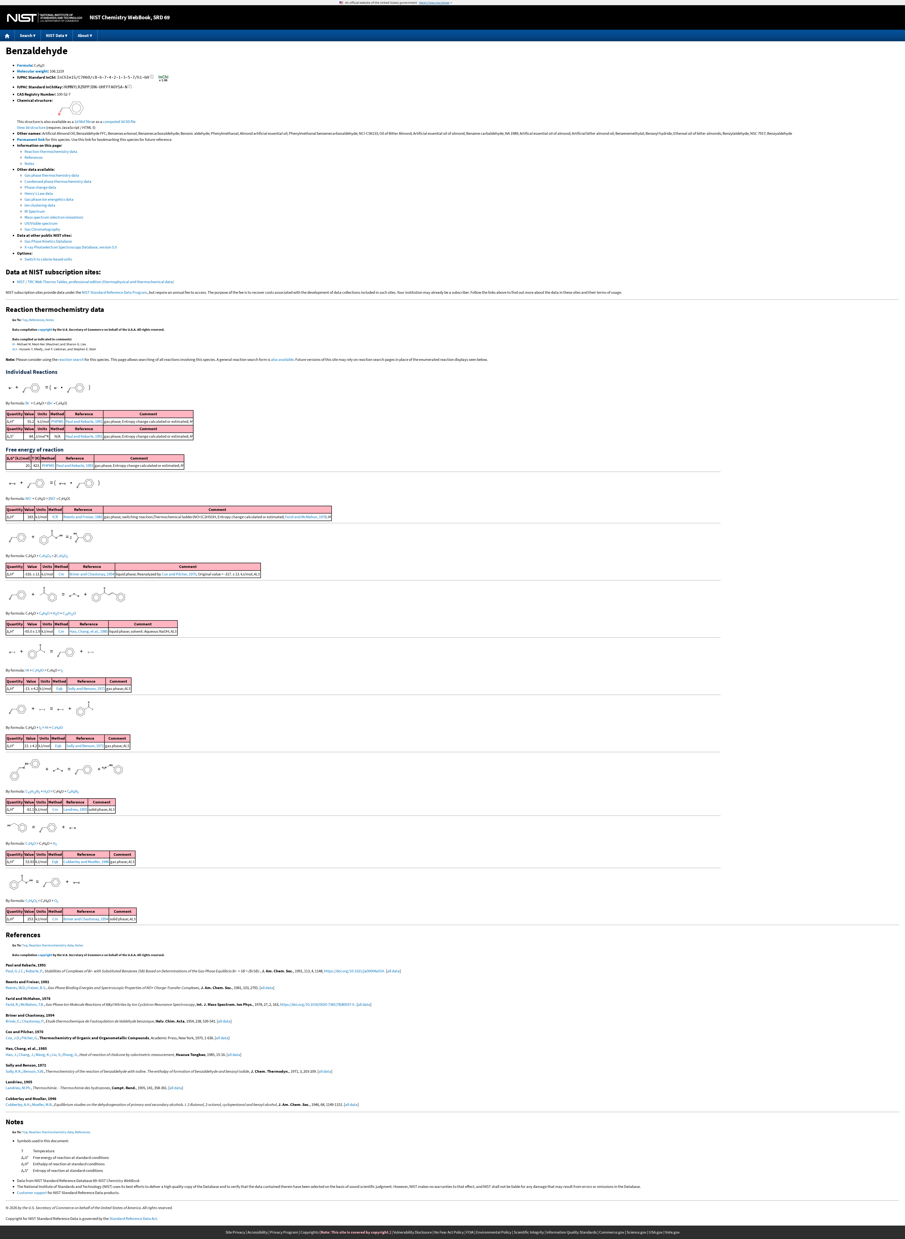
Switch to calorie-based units (48, 259)
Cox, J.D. (13, 1037)
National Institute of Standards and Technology (44, 17)
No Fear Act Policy (449, 1232)
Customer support (32, 1192)
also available (282, 359)
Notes (29, 163)
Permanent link (31, 139)
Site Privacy (235, 1232)
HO (56, 613)
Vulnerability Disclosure (412, 1232)
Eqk (59, 688)
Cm (61, 574)
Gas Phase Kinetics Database (48, 241)
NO (28, 498)
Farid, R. (12, 1004)
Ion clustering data (40, 205)
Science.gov (636, 1232)
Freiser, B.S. (36, 987)
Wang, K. (43, 1054)
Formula (24, 65)
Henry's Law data (39, 193)
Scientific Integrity (529, 1232)
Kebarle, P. (34, 971)
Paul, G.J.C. (15, 971)
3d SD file (128, 121)
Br (27, 403)
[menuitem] (7, 35)
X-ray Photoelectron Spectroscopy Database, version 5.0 (71, 247)
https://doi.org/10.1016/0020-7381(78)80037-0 (317, 1004)
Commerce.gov (611, 1232)
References (34, 157)
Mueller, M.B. (42, 1104)
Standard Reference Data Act (133, 1218)
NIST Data (55, 35)
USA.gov (656, 1232)
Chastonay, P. (33, 1021)
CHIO (38, 670)
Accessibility (257, 1232)
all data (393, 971)
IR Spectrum (35, 211)
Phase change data (40, 187)
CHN (32, 791)
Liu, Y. (56, 1054)
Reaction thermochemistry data (51, 151)
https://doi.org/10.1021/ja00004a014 (354, 971)
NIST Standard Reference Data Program (114, 292)
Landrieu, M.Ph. (18, 1087)
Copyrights (309, 1232)
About (83, 35)
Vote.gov (672, 1232)
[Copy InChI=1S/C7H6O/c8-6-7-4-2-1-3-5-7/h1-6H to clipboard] (152, 78)
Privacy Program (284, 1232)
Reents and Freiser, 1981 (83, 516)
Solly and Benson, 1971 (86, 688)
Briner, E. (13, 1021)
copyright (45, 329)
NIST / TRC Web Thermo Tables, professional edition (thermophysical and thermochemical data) (95, 281)
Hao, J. (11, 1054)
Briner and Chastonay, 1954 (92, 574)
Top (25, 320)
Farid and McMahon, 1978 (305, 516)
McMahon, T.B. (32, 1004)
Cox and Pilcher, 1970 (179, 574)
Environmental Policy (493, 1232)
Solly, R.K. (14, 1071)
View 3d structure (31, 127)
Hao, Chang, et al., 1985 (89, 631)
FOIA (470, 1232)
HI (27, 670)
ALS (14, 349)
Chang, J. (26, 1054)
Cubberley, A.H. (18, 1104)
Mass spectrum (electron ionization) (54, 217)
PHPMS (57, 421)
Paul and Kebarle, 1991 (84, 421)
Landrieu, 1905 (75, 809)
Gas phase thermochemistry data (52, 175)
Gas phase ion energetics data (49, 199)
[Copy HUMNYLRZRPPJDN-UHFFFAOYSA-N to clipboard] (130, 87)
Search (26, 35)
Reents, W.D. (16, 987)
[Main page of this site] (7, 35)
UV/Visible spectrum (41, 223)
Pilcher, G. (29, 1037)
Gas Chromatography (42, 229)
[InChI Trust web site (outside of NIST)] (163, 81)
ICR (55, 516)
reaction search (71, 359)
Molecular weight (32, 71)
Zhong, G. (70, 1054)
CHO (45, 555)
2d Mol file (82, 121)
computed (111, 121)
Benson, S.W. (33, 1071)
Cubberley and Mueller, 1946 (86, 861)
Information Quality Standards (571, 1232)
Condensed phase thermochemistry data (58, 181)
